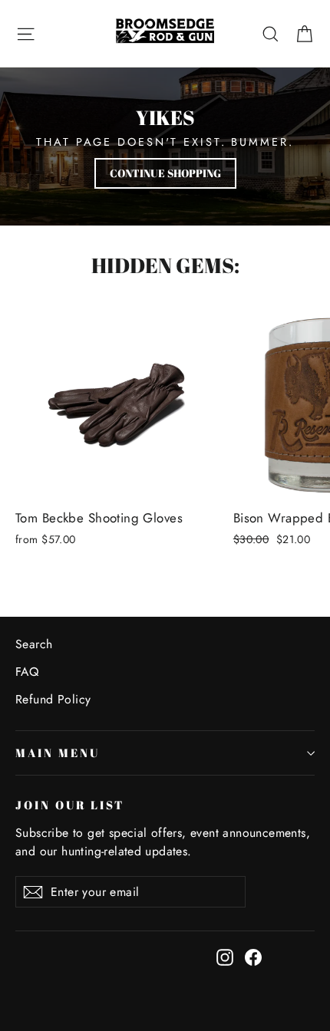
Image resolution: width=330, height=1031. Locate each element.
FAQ (26, 671)
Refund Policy (53, 699)
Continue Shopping (165, 173)
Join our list (69, 804)
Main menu (57, 752)
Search (34, 644)
